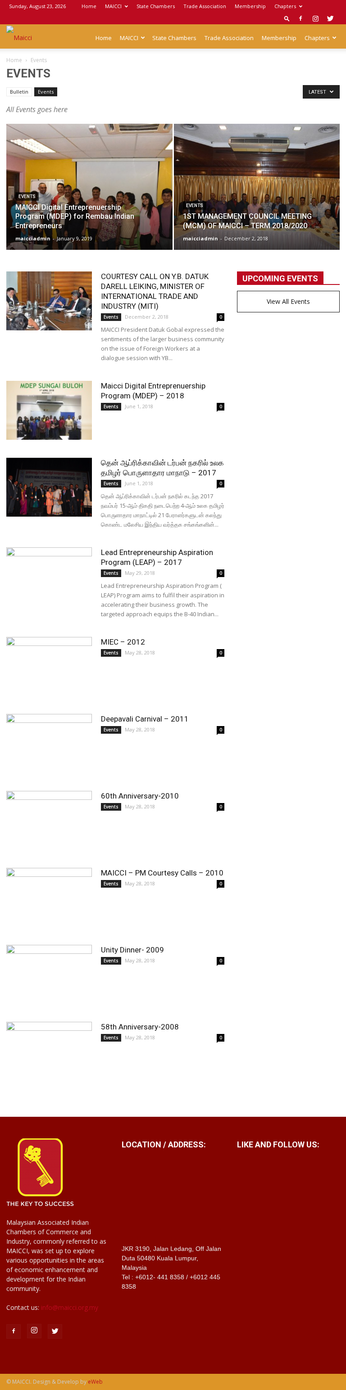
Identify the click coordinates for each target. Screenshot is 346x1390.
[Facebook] (300, 18)
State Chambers (156, 6)
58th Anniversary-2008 (140, 1026)
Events (46, 91)
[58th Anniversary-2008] (49, 1051)
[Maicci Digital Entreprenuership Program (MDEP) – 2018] (49, 410)
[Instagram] (315, 18)
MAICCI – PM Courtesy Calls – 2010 (162, 872)
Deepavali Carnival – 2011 (145, 718)
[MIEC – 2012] (49, 666)
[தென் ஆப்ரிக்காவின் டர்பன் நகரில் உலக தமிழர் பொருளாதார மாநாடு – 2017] (49, 487)
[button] (287, 18)
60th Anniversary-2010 (140, 795)
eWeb (95, 1381)
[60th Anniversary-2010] (49, 820)
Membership (250, 6)
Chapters (285, 6)
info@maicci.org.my (69, 1307)
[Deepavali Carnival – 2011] (49, 743)
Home (89, 6)
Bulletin (19, 91)
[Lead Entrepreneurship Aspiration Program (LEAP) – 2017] (49, 576)
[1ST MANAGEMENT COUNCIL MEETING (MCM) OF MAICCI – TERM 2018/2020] (257, 195)
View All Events (288, 301)
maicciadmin (32, 238)
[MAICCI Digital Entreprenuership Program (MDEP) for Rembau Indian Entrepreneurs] (89, 195)
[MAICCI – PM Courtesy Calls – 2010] (49, 897)
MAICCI (113, 6)
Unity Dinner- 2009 (132, 949)
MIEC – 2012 (123, 641)
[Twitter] (330, 18)
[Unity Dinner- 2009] (49, 974)
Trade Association (204, 6)
